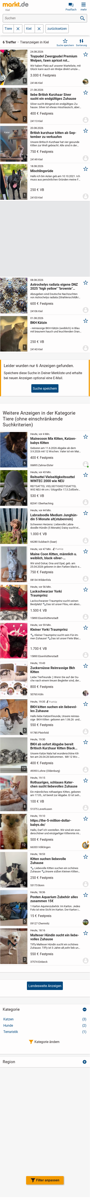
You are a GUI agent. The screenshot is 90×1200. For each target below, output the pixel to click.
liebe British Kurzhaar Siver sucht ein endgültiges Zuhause (53, 97)
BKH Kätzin (38, 323)
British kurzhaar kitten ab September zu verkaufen (53, 135)
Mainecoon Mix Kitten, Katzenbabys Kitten (53, 441)
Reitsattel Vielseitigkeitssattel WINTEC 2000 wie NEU (52, 479)
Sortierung (81, 45)
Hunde (44, 1025)
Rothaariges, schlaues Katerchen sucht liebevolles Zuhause (53, 784)
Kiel (29, 29)
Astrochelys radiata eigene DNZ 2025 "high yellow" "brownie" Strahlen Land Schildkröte (54, 287)
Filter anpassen (47, 1180)
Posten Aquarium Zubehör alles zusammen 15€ (54, 899)
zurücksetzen (57, 29)
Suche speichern (65, 45)
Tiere (8, 29)
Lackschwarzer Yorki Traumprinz (46, 593)
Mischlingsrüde (41, 171)
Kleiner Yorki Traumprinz (49, 630)
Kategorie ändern (47, 1042)
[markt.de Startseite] (15, 4)
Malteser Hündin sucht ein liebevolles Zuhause (54, 937)
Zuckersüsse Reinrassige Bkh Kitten (52, 670)
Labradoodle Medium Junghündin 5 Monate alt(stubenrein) (54, 517)
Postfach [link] (71, 9)
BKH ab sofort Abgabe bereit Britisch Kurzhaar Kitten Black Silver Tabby (52, 746)
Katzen (44, 1019)
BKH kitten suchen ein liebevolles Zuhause (53, 709)
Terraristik (44, 1032)
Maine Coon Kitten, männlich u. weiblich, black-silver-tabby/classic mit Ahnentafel (53, 556)
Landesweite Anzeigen (44, 986)
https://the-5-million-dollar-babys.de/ (50, 822)
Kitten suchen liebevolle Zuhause (48, 861)
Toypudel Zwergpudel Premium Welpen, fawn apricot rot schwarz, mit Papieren (53, 58)
